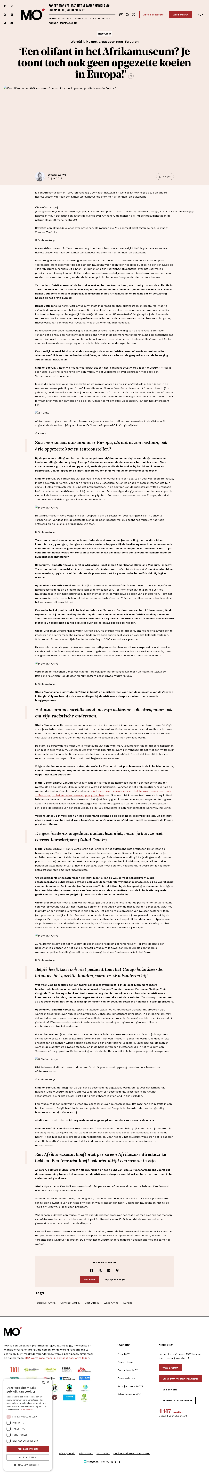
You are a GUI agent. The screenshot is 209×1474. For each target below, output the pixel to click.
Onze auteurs (126, 1378)
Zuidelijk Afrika (46, 1302)
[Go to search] (127, 14)
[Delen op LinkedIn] (109, 1270)
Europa (127, 1302)
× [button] (48, 1382)
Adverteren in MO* (129, 1394)
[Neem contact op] (121, 14)
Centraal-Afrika (70, 1302)
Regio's (66, 18)
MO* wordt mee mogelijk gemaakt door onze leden (57, 1358)
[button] (28, 1465)
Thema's (78, 18)
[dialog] (27, 1425)
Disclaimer (86, 1453)
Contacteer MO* (128, 1370)
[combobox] (43, 1382)
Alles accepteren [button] (28, 1449)
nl (199, 14)
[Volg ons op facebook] (5, 6)
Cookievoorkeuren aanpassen (131, 1453)
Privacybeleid (67, 1453)
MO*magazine (68, 23)
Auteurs (90, 18)
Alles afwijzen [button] (27, 1457)
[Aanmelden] (133, 14)
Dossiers (104, 18)
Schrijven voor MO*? (130, 1386)
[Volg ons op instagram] (11, 6)
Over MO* (124, 1354)
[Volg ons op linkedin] (11, 14)
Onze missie (125, 1362)
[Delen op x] (100, 1270)
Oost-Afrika (92, 1302)
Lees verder (26, 1410)
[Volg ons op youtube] (11, 23)
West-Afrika (111, 1302)
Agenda (53, 23)
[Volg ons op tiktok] (5, 23)
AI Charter (103, 1453)
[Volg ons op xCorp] (5, 14)
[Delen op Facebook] (91, 1270)
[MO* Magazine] (33, 14)
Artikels (54, 18)
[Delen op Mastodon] (118, 1270)
